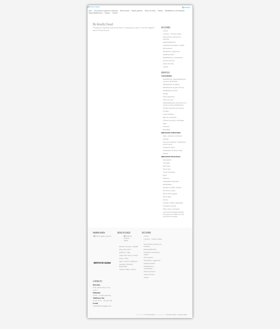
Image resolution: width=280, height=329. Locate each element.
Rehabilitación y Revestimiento (175, 11)
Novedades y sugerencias (171, 51)
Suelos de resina (150, 11)
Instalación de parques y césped (173, 45)
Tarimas (160, 11)
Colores (165, 31)
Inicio (90, 11)
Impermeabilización (169, 42)
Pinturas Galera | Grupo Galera (176, 315)
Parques (107, 13)
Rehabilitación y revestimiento (173, 57)
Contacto (115, 13)
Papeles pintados (137, 11)
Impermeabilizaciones (95, 13)
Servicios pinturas (169, 61)
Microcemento (125, 11)
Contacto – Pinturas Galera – (172, 34)
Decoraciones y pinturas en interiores (106, 11)
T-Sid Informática (149, 315)
